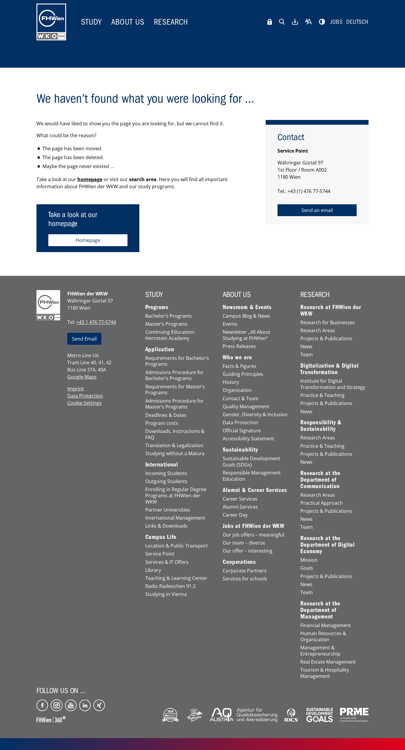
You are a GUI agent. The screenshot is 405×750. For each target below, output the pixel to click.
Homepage (88, 240)
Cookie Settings (84, 403)
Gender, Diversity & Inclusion (255, 415)
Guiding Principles (243, 374)
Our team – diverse (244, 543)
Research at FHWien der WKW (330, 310)
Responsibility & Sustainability (321, 425)
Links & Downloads (166, 526)
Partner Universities (167, 510)
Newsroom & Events (247, 307)
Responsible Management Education (252, 476)
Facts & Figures (239, 366)
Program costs (161, 423)
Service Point (159, 554)
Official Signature (242, 431)
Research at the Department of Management (320, 610)
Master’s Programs (166, 324)
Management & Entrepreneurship (320, 651)
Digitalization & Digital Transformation (329, 369)
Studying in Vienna (166, 594)
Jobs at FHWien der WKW (253, 526)
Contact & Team (241, 398)
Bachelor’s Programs (168, 316)
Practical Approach (321, 503)
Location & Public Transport (176, 546)
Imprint (75, 388)
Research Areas (317, 330)
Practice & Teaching (322, 395)
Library (153, 570)
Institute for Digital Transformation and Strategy (332, 384)
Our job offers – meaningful (253, 535)
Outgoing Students (166, 481)
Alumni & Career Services (255, 490)
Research (171, 22)
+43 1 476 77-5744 (96, 322)
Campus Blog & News (246, 316)
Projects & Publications (326, 339)
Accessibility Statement (248, 439)
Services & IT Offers (167, 562)
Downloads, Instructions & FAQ (175, 434)
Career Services (240, 499)
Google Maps (82, 377)
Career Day (235, 515)
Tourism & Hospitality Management (324, 673)
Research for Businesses (327, 322)
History (231, 382)
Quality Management (246, 407)
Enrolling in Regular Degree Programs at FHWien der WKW (175, 495)
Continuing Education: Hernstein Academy (170, 335)
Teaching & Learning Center (176, 578)
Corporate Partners (245, 571)
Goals (306, 568)
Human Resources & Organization (323, 636)
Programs (156, 307)
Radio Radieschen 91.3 (170, 586)
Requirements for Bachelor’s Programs (177, 361)
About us (127, 22)
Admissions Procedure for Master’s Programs (174, 404)
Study (91, 22)
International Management (175, 518)
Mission (309, 560)
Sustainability (240, 450)
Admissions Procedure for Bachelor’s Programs (174, 375)
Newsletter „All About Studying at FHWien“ (246, 335)
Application (159, 349)
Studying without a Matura (175, 453)
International (161, 464)
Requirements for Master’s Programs (175, 390)
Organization (237, 390)
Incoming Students (166, 473)
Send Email (84, 339)
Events (230, 324)
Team (306, 355)
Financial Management (325, 625)
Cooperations (239, 562)
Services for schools (245, 579)
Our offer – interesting (247, 551)
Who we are (237, 357)
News (306, 347)
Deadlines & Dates (165, 415)
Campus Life (160, 537)
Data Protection (85, 396)
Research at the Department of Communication (320, 480)
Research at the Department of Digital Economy (327, 545)
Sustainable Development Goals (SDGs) (251, 461)
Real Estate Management (328, 662)
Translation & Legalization (174, 445)
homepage (89, 179)
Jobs (336, 21)
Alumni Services (240, 507)
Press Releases (239, 346)
